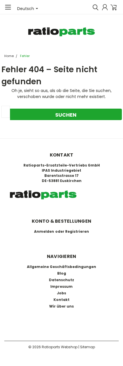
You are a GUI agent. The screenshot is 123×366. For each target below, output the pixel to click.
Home (9, 56)
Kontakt (61, 299)
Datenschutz (61, 279)
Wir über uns (61, 306)
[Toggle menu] (8, 10)
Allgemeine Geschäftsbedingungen (61, 266)
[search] (94, 7)
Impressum (61, 286)
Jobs (61, 293)
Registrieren (77, 231)
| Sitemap (86, 347)
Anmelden (44, 231)
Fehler (25, 56)
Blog (61, 273)
